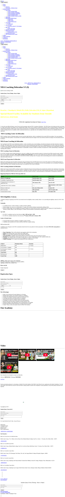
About (4, 5)
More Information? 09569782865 (5, 492)
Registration (5, 38)
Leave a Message (4, 478)
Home (4, 4)
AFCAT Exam (8, 25)
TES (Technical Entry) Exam (11, 34)
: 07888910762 (4, 448)
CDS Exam (8, 22)
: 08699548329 (4, 462)
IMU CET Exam (11, 28)
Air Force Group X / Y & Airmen (15, 26)
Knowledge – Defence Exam (11, 7)
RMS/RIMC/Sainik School (11, 18)
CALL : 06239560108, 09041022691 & (9, 40)
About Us (8, 6)
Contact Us (5, 37)
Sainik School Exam (12, 21)
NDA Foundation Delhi (13, 14)
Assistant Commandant (10, 29)
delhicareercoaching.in (13, 406)
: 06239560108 (4, 469)
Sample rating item (4, 267)
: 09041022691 (4, 441)
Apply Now (43, 122)
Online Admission (6, 36)
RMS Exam (10, 19)
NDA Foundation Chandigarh (14, 13)
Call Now (2, 379)
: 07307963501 (4, 455)
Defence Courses (6, 9)
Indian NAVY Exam (10, 30)
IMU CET (8, 27)
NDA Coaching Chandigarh (13, 12)
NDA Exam (8, 10)
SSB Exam (8, 17)
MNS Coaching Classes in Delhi (14, 15)
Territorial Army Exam (10, 33)
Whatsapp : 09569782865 (6, 42)
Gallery (4, 35)
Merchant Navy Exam (12, 31)
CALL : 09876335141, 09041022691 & (32, 82)
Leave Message (4, 479)
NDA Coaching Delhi (12, 11)
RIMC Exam (10, 20)
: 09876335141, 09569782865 (7, 431)
